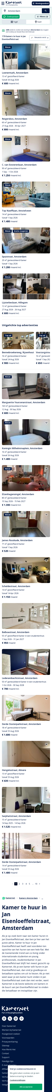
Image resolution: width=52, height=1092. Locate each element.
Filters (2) (44, 16)
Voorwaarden (8, 1037)
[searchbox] (24, 11)
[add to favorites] (46, 47)
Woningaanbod (42, 3)
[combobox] (20, 11)
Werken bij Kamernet (11, 1030)
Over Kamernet (9, 1026)
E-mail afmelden (9, 1065)
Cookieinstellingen (17, 1080)
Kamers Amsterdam (28, 898)
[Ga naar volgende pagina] (39, 883)
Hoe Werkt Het (8, 1049)
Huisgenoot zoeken (11, 1034)
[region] (26, 1078)
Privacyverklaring (10, 1041)
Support (5, 1057)
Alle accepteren (26, 1087)
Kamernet (10, 898)
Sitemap (5, 1045)
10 (36, 883)
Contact (5, 1053)
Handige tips (7, 1061)
